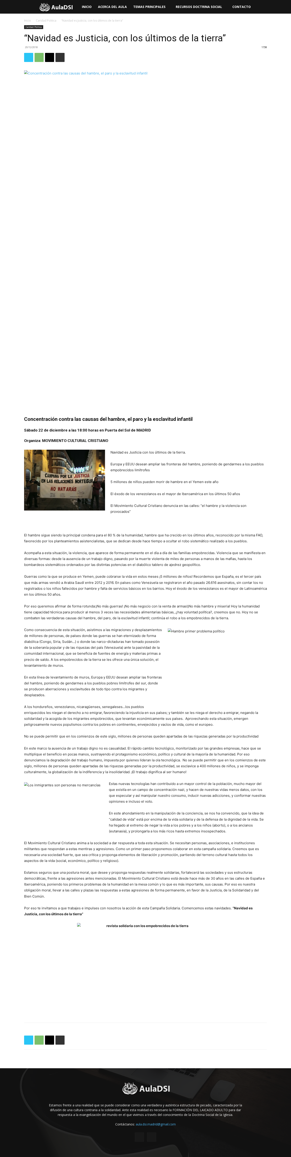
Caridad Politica (46, 20)
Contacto (241, 7)
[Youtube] (151, 1137)
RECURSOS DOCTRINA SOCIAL (199, 7)
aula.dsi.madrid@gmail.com (156, 1124)
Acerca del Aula (112, 7)
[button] (285, 7)
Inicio (87, 7)
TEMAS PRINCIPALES (149, 7)
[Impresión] (60, 57)
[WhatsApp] (39, 57)
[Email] (49, 57)
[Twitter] (28, 57)
